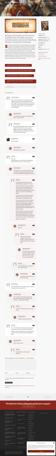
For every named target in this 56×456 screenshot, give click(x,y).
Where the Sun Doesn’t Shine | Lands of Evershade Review (10, 437)
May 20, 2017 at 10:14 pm (17, 114)
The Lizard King (20, 358)
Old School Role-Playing (42, 56)
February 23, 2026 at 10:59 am (17, 295)
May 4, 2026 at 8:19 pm (18, 350)
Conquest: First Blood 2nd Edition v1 (10, 425)
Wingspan (24, 446)
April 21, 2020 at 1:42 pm (23, 234)
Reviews (29, 434)
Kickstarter (30, 430)
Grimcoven (22, 423)
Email (17, 373)
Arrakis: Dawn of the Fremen (21, 438)
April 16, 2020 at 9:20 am (16, 168)
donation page (25, 257)
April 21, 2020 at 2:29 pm (25, 249)
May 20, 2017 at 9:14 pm (14, 98)
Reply (33, 97)
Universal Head (16, 113)
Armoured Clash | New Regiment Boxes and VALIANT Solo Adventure (10, 433)
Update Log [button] (10, 86)
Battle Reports (30, 415)
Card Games (30, 419)
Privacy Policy (44, 453)
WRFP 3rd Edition (41, 54)
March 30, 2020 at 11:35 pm (17, 148)
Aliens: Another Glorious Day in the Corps (22, 428)
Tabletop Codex (30, 439)
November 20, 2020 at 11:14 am (21, 264)
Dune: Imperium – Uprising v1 (9, 417)
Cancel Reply (30, 358)
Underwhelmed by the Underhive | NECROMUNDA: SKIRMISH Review (10, 414)
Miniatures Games (31, 432)
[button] (53, 443)
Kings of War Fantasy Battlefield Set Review (10, 444)
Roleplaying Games (31, 436)
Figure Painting (30, 423)
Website (27, 373)
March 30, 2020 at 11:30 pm (14, 139)
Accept (41, 451)
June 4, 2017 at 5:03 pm (16, 124)
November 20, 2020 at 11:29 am (24, 274)
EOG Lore (29, 421)
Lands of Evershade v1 (8, 440)
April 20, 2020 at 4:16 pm (19, 180)
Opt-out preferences (38, 453)
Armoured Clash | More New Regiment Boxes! (9, 429)
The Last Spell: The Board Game (21, 415)
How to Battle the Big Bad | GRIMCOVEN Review (9, 421)
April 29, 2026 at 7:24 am (21, 317)
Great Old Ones (30, 426)
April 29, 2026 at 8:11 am (16, 341)
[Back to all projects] (28, 397)
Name (6, 373)
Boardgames (30, 417)
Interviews (29, 428)
